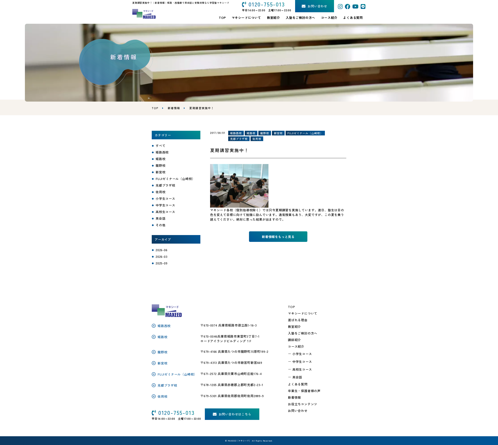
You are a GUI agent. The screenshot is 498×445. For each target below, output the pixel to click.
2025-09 (161, 263)
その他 (160, 225)
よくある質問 (353, 17)
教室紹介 (273, 17)
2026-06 (161, 250)
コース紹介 (329, 17)
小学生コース (165, 198)
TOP (291, 306)
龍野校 (160, 165)
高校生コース (165, 211)
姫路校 (160, 158)
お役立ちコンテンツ (302, 404)
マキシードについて (302, 313)
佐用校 (160, 192)
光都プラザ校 (165, 185)
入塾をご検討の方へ (302, 333)
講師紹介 (294, 339)
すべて (160, 145)
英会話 (160, 218)
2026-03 (161, 256)
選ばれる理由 (298, 320)
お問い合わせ (298, 410)
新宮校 (160, 172)
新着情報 (174, 108)
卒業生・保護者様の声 (304, 390)
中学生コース (165, 205)
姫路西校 (162, 152)
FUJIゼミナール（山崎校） (175, 178)
